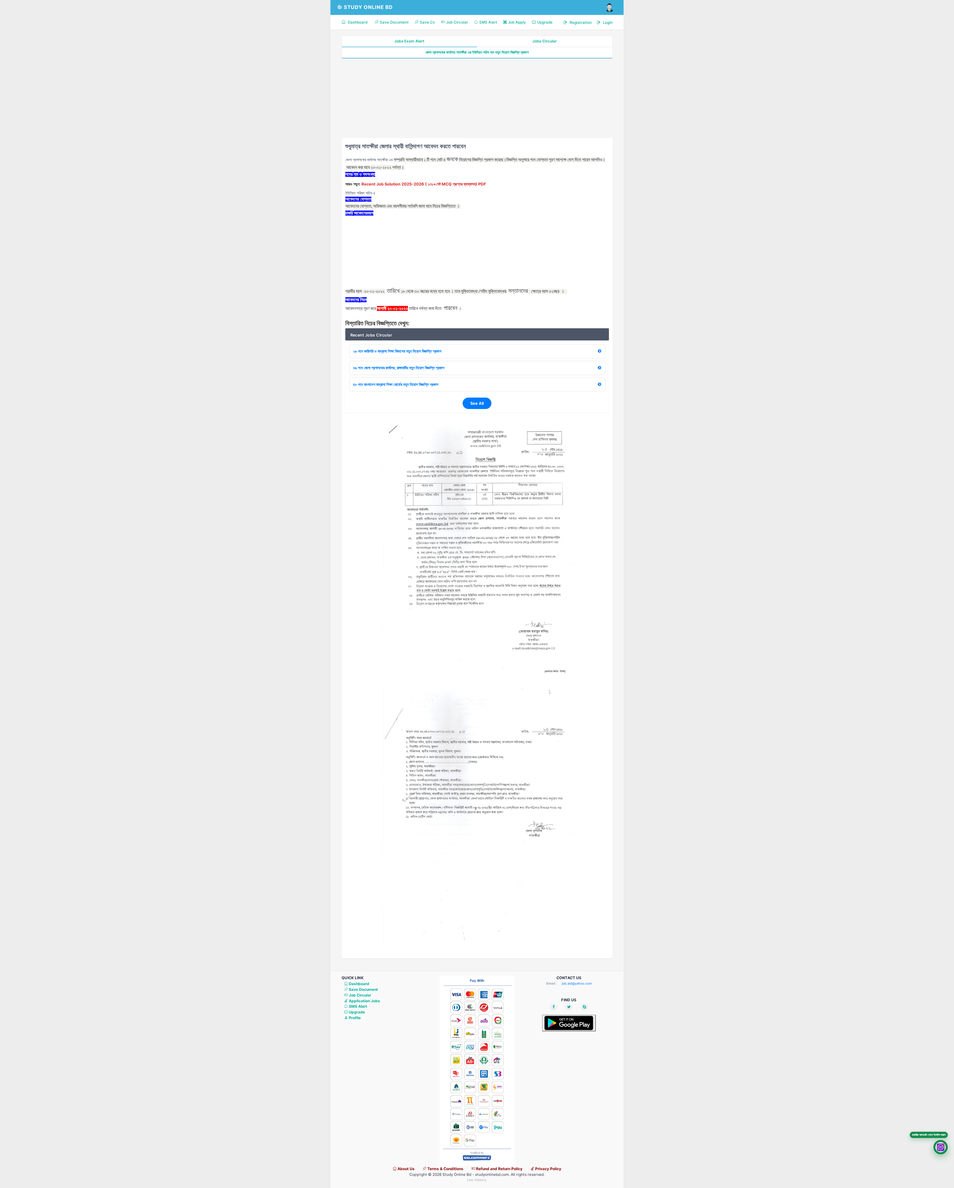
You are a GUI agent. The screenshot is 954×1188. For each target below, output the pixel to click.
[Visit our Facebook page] (553, 1007)
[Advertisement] (477, 98)
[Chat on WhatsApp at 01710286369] (940, 1147)
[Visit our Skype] (584, 1007)
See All (477, 403)
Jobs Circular (544, 41)
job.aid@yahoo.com (577, 983)
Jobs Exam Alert (409, 41)
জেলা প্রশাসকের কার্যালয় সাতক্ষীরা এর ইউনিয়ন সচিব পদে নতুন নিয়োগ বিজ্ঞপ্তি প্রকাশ (477, 52)
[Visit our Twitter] (569, 1007)
